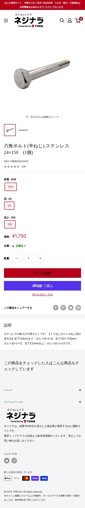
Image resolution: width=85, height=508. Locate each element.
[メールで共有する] (78, 307)
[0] (77, 20)
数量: (7, 258)
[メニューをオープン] (6, 20)
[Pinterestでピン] (63, 307)
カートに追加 (42, 273)
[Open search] (62, 20)
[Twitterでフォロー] (6, 460)
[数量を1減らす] (16, 258)
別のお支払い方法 (42, 294)
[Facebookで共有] (56, 307)
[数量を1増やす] (40, 258)
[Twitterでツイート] (71, 307)
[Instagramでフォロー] (14, 460)
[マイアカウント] (70, 20)
